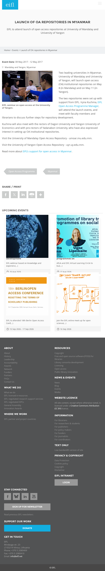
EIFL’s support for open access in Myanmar (47, 151)
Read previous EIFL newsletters (18, 514)
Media (57, 392)
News (57, 382)
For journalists (61, 436)
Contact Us (9, 381)
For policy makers (63, 429)
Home (7, 50)
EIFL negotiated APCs (14, 402)
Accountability (11, 362)
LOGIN (66, 482)
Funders (8, 372)
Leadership (9, 359)
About (7, 353)
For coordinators (62, 439)
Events (15, 50)
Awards (7, 365)
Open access (60, 368)
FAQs (6, 378)
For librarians (61, 420)
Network (8, 369)
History (7, 356)
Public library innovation (66, 372)
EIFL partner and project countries (20, 419)
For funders (60, 433)
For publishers (61, 426)
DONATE (27, 528)
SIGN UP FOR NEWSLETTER (27, 506)
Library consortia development (69, 362)
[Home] (10, 5)
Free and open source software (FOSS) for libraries (74, 357)
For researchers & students (67, 423)
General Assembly (12, 405)
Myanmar (53, 171)
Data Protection (62, 460)
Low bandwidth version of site (69, 450)
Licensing (59, 365)
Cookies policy (61, 463)
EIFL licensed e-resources (16, 395)
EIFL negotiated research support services (23, 398)
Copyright (59, 353)
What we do (9, 392)
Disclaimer (60, 470)
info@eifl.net (16, 556)
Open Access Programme (22, 171)
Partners (8, 375)
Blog (57, 385)
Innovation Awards (13, 408)
